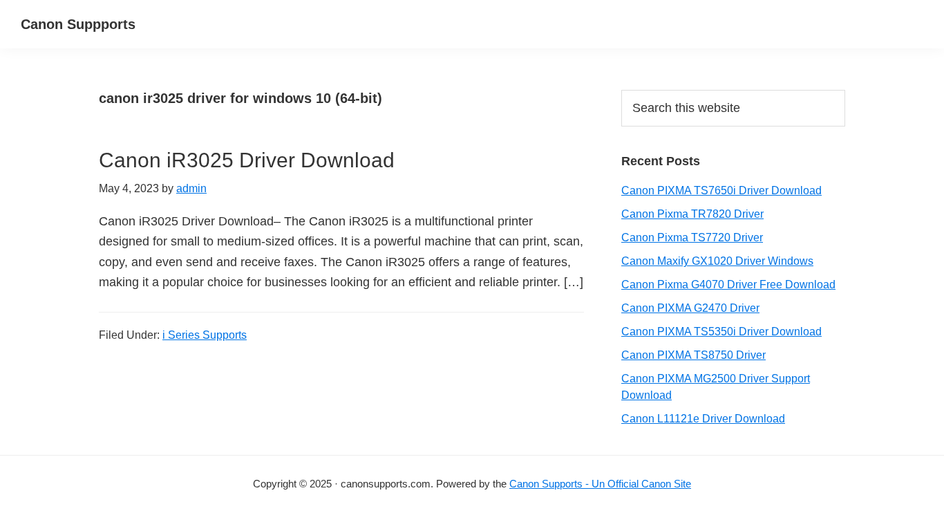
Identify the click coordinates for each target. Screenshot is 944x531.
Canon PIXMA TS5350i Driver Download (721, 331)
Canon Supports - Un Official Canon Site (600, 484)
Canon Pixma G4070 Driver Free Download (728, 284)
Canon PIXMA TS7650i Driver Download (721, 190)
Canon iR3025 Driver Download (247, 160)
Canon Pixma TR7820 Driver (692, 214)
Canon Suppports (78, 24)
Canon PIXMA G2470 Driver (690, 308)
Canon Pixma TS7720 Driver (692, 237)
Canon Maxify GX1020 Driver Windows (717, 261)
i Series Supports (204, 335)
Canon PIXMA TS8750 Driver (693, 355)
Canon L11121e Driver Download (703, 419)
